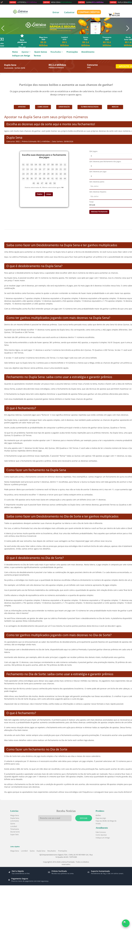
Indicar (115, 107)
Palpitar (40, 194)
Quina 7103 (85, 41)
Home (15, 52)
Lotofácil (13, 826)
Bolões (98, 815)
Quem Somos (40, 52)
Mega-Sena (14, 815)
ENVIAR (83, 818)
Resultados (56, 52)
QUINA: (77, 2)
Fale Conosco (101, 832)
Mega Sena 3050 (43, 41)
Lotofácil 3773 (64, 41)
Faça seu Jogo (101, 818)
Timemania (14, 829)
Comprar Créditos (89, 12)
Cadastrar (69, 12)
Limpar (48, 194)
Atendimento (87, 52)
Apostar (22, 107)
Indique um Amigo (21, 55)
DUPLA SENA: (111, 2)
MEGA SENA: (44, 2)
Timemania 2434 (106, 41)
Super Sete (14, 834)
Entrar (56, 12)
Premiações (72, 52)
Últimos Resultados (89, 107)
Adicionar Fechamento (99, 212)
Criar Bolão (64, 107)
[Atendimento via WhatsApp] (126, 923)
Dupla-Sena (14, 818)
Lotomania (14, 821)
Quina (12, 823)
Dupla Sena (41, 851)
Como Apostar (101, 835)
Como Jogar (43, 107)
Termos (37, 55)
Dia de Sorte (15, 832)
